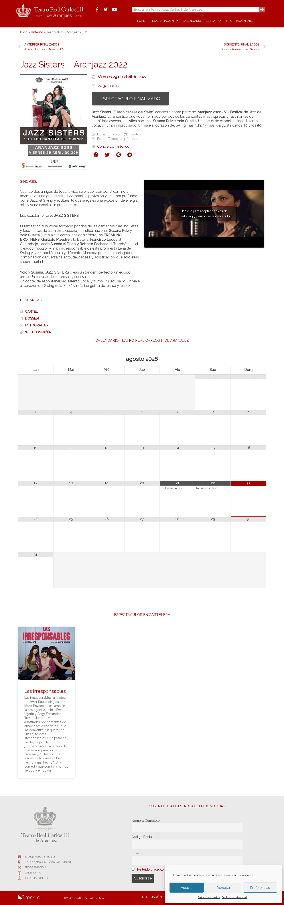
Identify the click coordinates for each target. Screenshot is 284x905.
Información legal (156, 897)
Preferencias (260, 888)
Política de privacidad (234, 897)
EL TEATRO (213, 20)
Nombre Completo (146, 820)
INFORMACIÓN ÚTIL (239, 20)
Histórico (37, 32)
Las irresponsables (45, 691)
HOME (141, 20)
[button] (96, 155)
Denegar (223, 888)
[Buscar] (262, 9)
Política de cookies (209, 897)
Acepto (187, 888)
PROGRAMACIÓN (162, 20)
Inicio (23, 32)
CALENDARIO (192, 20)
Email (136, 853)
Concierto (105, 146)
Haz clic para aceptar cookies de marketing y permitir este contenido (204, 213)
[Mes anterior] (35, 359)
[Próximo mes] (248, 359)
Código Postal (142, 837)
